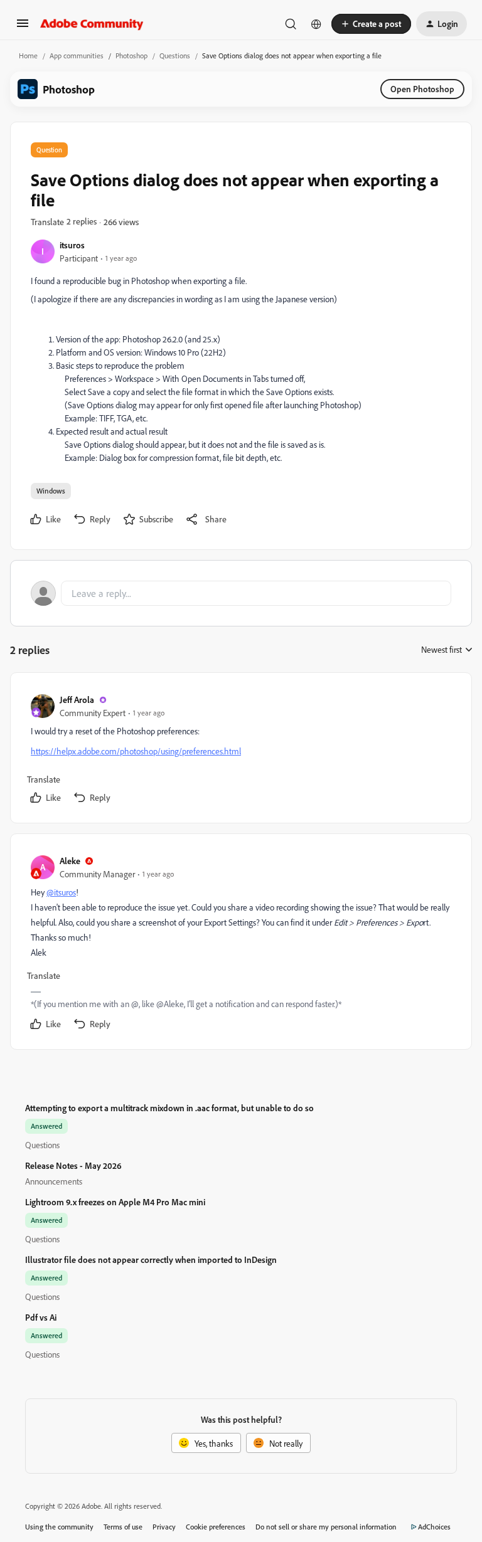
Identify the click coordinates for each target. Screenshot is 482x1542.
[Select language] (316, 24)
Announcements (53, 1181)
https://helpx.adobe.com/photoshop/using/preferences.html (136, 751)
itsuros (72, 245)
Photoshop (131, 55)
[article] (240, 750)
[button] (22, 27)
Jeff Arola (77, 699)
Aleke (70, 860)
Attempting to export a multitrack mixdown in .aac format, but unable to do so (169, 1107)
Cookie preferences (215, 1526)
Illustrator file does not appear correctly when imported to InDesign (151, 1259)
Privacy (164, 1526)
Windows (50, 490)
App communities (77, 55)
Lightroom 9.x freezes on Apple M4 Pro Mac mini (115, 1201)
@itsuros (61, 892)
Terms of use (123, 1526)
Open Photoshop (422, 88)
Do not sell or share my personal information (326, 1526)
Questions (174, 55)
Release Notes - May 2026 (73, 1165)
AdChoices (434, 1526)
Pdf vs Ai (40, 1317)
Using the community (59, 1526)
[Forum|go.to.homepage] (92, 24)
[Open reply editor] (241, 593)
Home (28, 55)
